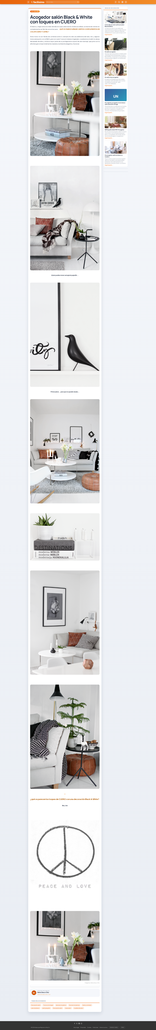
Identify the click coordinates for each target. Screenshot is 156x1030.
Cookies (89, 1027)
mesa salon (68, 1008)
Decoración (35, 11)
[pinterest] (122, 2)
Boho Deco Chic (43, 992)
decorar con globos (61, 1005)
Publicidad (95, 1027)
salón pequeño (46, 1008)
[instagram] (125, 2)
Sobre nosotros (103, 1027)
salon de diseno (35, 1008)
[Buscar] (78, 2)
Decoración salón (35, 1005)
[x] (119, 2)
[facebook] (115, 2)
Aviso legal (76, 1027)
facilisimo (38, 2)
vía (64, 793)
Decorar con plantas (74, 1005)
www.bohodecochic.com (44, 994)
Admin (122, 1027)
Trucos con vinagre (48, 1005)
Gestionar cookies (114, 1027)
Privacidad (83, 1027)
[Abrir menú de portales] (28, 2)
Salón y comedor (86, 1005)
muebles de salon (78, 1008)
